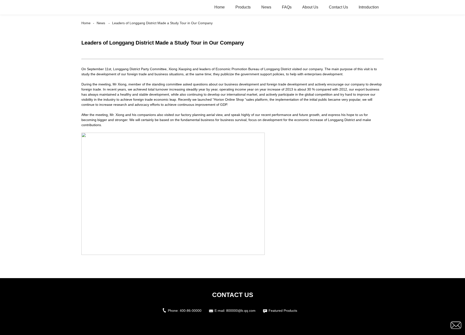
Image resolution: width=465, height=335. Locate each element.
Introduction (369, 7)
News (266, 7)
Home (219, 7)
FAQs (287, 7)
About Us (310, 7)
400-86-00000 (191, 310)
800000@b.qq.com (241, 310)
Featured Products (283, 310)
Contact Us (338, 7)
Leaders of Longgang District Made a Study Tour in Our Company (162, 23)
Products (243, 7)
